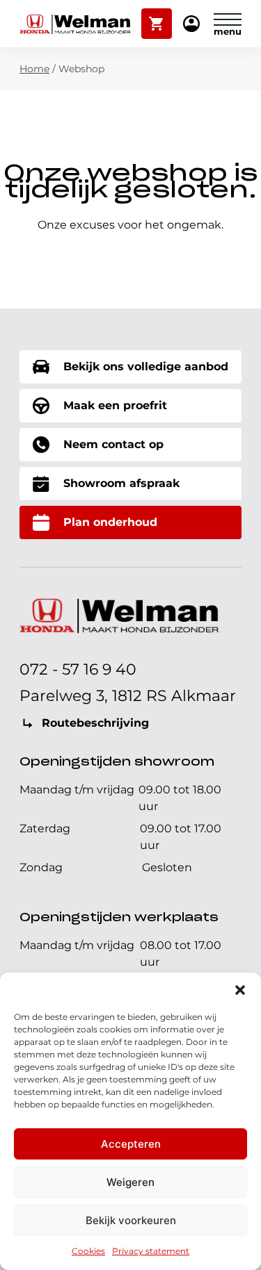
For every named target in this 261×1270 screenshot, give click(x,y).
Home (34, 69)
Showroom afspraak (121, 483)
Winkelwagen (157, 17)
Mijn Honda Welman (191, 24)
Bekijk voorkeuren (131, 1220)
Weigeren (130, 1182)
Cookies (88, 1251)
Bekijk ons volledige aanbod (145, 366)
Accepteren (131, 1144)
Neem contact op (113, 444)
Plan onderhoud (110, 522)
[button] (240, 990)
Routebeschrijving (95, 722)
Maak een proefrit (115, 405)
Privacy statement (150, 1251)
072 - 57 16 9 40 (77, 669)
